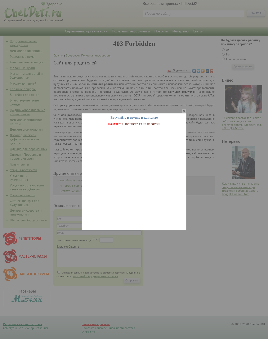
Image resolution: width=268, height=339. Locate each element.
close (184, 111)
